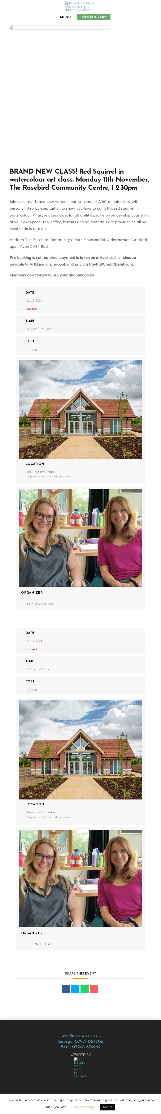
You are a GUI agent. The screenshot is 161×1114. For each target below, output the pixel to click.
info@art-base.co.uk (80, 1036)
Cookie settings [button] (83, 1107)
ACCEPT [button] (107, 1107)
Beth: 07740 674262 (81, 1047)
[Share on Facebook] (66, 989)
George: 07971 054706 (80, 1041)
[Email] (94, 989)
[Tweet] (75, 989)
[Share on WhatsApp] (84, 989)
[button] (62, 17)
